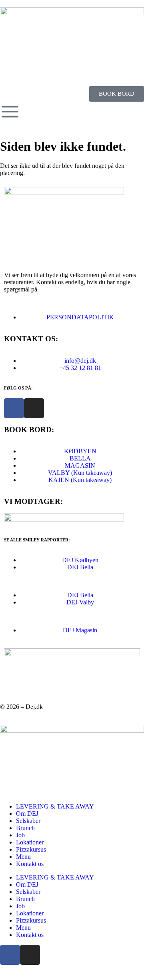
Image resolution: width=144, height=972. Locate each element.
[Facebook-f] (14, 408)
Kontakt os (30, 863)
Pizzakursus (31, 849)
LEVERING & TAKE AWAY (55, 806)
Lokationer (30, 842)
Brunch (25, 827)
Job (20, 835)
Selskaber (28, 820)
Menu (23, 856)
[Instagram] (34, 408)
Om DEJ (27, 813)
